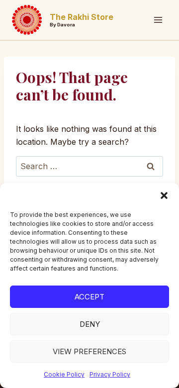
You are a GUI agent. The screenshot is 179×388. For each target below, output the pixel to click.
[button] (164, 195)
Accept (89, 296)
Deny (90, 324)
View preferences (89, 351)
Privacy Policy (110, 374)
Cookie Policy (64, 374)
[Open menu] (158, 19)
